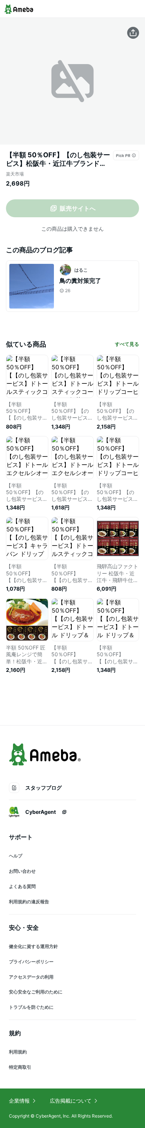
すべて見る (127, 344)
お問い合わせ (22, 871)
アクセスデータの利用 (31, 977)
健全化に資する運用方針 (33, 946)
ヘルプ (15, 856)
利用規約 (18, 1052)
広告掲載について (70, 1100)
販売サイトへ (78, 208)
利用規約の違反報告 (29, 901)
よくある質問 (22, 886)
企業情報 (19, 1100)
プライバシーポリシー (31, 961)
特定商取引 (20, 1067)
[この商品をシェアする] (133, 33)
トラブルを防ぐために (31, 1007)
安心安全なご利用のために (35, 992)
